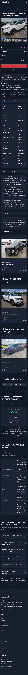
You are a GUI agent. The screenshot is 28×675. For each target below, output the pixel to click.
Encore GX (22, 384)
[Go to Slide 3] (14, 40)
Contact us (3, 69)
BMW (2, 638)
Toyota (2, 651)
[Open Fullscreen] (26, 37)
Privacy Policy (4, 628)
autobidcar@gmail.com (6, 661)
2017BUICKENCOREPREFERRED (10, 314)
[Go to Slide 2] (8, 40)
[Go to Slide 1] (3, 40)
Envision (16, 384)
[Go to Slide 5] (25, 40)
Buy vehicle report (10, 69)
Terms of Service (5, 630)
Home (3, 8)
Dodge (2, 648)
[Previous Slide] (2, 28)
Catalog (8, 8)
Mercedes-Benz (4, 641)
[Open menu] (26, 2)
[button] (14, 28)
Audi (2, 643)
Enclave (5, 384)
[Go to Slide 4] (19, 40)
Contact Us (3, 623)
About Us (3, 620)
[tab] (10, 101)
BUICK (14, 8)
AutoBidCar (4, 663)
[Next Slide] (25, 28)
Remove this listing (14, 66)
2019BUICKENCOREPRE (8, 264)
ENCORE (20, 8)
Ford (2, 646)
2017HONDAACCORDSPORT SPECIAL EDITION (14, 365)
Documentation (4, 625)
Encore (10, 384)
